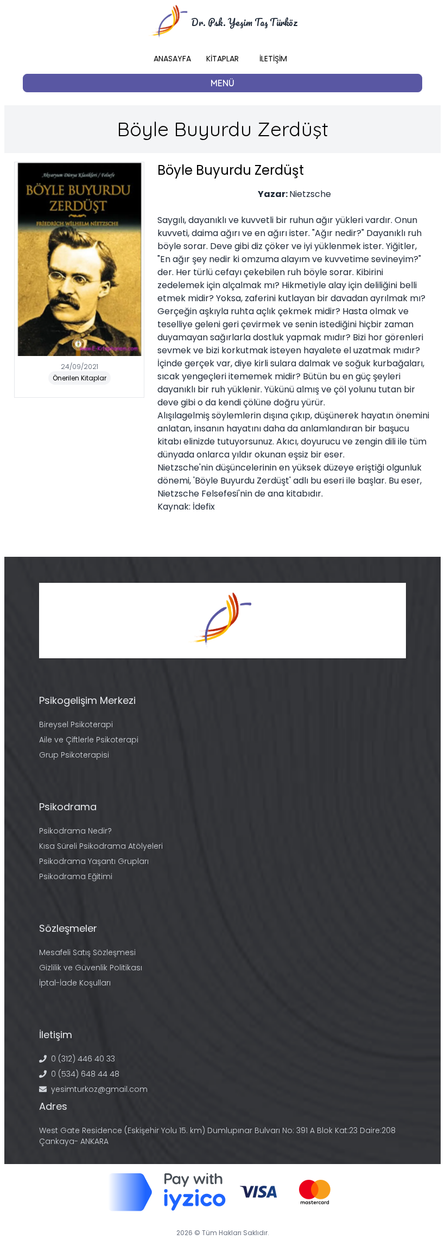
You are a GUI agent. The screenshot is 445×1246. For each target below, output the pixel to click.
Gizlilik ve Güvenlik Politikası (90, 967)
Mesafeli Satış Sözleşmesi (87, 952)
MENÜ (222, 83)
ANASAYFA (172, 58)
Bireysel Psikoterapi (76, 724)
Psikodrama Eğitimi (75, 876)
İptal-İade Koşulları (75, 982)
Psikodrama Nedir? (75, 830)
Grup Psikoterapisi (74, 754)
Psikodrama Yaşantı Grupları (94, 861)
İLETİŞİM (273, 58)
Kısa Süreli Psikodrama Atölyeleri (101, 846)
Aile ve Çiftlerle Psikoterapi (88, 739)
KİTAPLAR (222, 58)
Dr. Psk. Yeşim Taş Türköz (244, 22)
